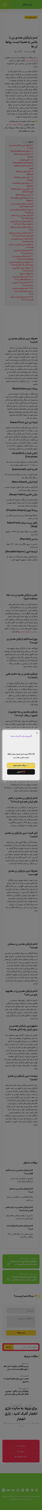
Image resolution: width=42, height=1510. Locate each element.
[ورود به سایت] (21, 744)
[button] (21, 755)
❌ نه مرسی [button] (21, 772)
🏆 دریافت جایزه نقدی (21, 765)
